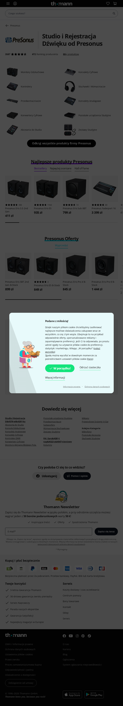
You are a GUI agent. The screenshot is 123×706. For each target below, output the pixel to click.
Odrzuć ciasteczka (90, 367)
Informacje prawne (72, 386)
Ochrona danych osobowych (97, 386)
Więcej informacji (55, 377)
